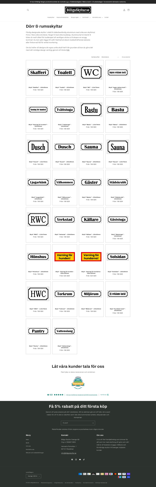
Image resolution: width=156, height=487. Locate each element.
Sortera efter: (95, 57)
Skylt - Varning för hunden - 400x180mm (65, 272)
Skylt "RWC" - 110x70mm (38, 234)
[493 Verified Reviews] (78, 390)
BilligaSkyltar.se (35, 482)
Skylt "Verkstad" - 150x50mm (65, 234)
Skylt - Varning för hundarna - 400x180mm (91, 272)
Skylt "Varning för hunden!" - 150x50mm (38, 125)
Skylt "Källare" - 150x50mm (91, 234)
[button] (28, 10)
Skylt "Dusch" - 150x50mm (65, 161)
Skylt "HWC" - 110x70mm (38, 309)
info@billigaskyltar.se (68, 453)
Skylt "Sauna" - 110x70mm (118, 161)
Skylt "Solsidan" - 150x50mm (118, 271)
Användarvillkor (69, 482)
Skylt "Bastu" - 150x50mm (118, 124)
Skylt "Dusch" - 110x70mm (38, 161)
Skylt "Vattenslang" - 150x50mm (65, 346)
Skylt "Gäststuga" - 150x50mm (117, 235)
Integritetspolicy (58, 482)
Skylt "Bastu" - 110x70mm (91, 124)
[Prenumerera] (93, 423)
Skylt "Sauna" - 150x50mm (91, 161)
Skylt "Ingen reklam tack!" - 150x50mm (118, 88)
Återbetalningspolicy (46, 482)
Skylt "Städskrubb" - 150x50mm (118, 198)
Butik (27, 443)
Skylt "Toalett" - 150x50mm (64, 87)
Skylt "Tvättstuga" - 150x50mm (64, 125)
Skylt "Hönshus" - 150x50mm (38, 271)
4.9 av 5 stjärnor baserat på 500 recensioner (81, 395)
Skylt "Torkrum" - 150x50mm (64, 309)
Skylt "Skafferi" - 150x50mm (38, 87)
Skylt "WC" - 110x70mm (91, 87)
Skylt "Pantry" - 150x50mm (38, 346)
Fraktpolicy (78, 482)
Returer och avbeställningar (35, 452)
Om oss (28, 446)
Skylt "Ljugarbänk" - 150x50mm (38, 198)
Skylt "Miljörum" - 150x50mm (91, 309)
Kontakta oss (30, 449)
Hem (27, 439)
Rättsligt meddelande (101, 482)
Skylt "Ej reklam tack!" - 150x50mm (118, 309)
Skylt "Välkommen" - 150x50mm (65, 198)
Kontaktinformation (88, 482)
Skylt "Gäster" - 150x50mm (91, 197)
